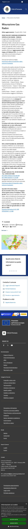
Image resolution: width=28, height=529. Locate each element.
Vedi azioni (4, 230)
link (6, 516)
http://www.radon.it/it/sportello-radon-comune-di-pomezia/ (12, 62)
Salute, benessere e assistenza (12, 418)
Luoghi (5, 448)
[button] (14, 526)
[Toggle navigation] (3, 9)
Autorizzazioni (7, 420)
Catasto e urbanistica (9, 393)
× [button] (26, 504)
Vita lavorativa (7, 385)
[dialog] (14, 515)
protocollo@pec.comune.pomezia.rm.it (14, 474)
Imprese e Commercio (9, 388)
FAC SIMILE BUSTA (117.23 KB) (10, 177)
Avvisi (5, 438)
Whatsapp (20, 225)
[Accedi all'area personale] (22, 2)
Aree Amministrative (9, 358)
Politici (5, 365)
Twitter (13, 225)
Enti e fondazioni (8, 363)
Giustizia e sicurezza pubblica (11, 410)
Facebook (6, 225)
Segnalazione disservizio (10, 488)
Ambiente (6, 415)
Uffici (5, 360)
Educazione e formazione (10, 408)
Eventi (5, 450)
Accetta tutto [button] (14, 519)
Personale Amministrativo (10, 368)
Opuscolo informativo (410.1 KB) (10, 209)
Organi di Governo (8, 355)
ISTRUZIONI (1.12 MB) (7, 211)
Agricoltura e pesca (9, 423)
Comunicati (7, 436)
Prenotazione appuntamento (11, 485)
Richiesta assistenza (9, 493)
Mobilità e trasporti (9, 398)
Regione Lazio (6, 2)
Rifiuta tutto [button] (14, 523)
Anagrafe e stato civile (9, 380)
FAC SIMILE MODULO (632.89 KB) (11, 176)
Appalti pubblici (8, 390)
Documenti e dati (8, 370)
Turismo (6, 395)
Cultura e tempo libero (9, 383)
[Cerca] (26, 9)
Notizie (5, 433)
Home (3, 18)
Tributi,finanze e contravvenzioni (12, 413)
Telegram (6, 227)
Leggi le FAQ (7, 490)
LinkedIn (14, 227)
